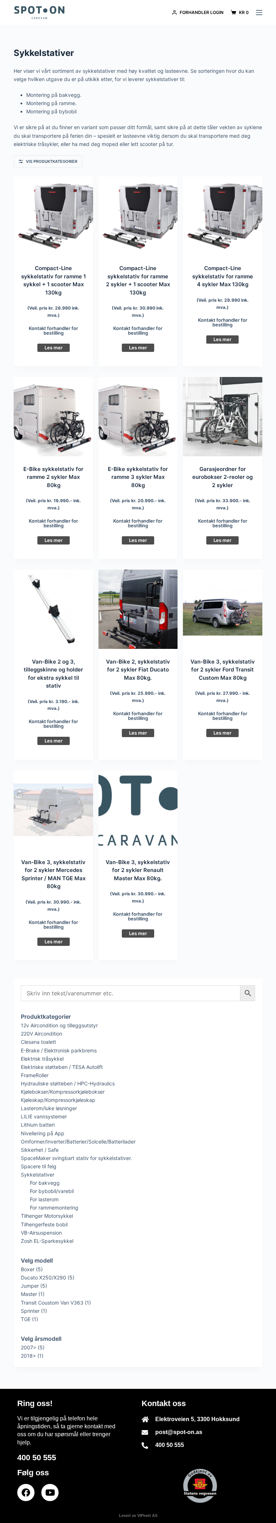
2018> (28, 1356)
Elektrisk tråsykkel (42, 1059)
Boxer (27, 1269)
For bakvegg (45, 1183)
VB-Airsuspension (41, 1233)
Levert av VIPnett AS (138, 1515)
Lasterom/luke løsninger (49, 1108)
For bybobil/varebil (52, 1191)
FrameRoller (35, 1075)
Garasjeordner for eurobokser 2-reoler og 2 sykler (222, 477)
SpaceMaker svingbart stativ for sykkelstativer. (76, 1158)
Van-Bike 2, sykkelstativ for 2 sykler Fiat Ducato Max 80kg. (138, 669)
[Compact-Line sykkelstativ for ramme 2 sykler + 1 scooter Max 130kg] (138, 215)
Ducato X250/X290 (43, 1277)
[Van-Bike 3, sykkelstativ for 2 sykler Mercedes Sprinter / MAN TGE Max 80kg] (53, 809)
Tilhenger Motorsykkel (47, 1216)
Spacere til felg (38, 1166)
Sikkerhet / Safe (40, 1150)
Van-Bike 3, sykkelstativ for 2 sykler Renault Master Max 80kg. (138, 870)
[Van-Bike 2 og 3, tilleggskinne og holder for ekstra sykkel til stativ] (53, 609)
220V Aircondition (41, 1034)
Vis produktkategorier (51, 161)
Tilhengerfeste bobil (44, 1224)
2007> (28, 1347)
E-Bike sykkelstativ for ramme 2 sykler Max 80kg (53, 477)
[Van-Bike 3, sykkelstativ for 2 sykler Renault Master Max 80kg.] (138, 809)
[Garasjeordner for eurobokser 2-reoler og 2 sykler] (222, 416)
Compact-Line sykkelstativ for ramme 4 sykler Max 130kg (222, 276)
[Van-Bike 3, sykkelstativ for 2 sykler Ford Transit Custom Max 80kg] (222, 609)
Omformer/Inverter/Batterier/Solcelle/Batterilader (78, 1141)
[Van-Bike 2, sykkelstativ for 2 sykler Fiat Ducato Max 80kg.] (138, 609)
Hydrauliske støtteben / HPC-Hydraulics (68, 1083)
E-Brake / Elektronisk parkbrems (59, 1050)
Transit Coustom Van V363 (52, 1303)
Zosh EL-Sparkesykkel (47, 1241)
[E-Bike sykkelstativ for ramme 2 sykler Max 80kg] (53, 416)
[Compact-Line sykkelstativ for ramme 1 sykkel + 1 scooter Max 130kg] (53, 215)
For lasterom (44, 1199)
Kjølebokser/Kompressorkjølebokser (63, 1092)
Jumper (30, 1286)
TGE (26, 1319)
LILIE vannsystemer (44, 1116)
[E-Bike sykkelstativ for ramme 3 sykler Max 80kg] (138, 416)
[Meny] (259, 12)
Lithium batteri (38, 1125)
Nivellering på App (42, 1133)
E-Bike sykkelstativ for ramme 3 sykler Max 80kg (138, 477)
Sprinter (30, 1311)
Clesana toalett (38, 1042)
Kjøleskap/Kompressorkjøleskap (58, 1100)
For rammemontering (54, 1207)
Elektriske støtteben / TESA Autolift (62, 1067)
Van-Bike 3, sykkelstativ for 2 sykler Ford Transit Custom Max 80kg (222, 669)
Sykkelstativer (37, 1174)
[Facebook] (25, 1492)
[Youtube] (50, 1492)
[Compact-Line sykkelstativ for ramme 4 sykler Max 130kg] (222, 215)
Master (29, 1294)
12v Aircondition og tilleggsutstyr (59, 1025)
